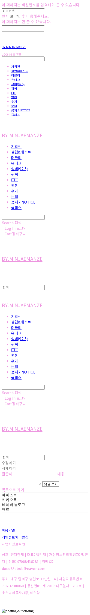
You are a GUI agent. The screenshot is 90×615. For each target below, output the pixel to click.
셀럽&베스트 (19, 71)
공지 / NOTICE (20, 110)
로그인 (15, 16)
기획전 (15, 66)
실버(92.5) (17, 84)
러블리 (15, 75)
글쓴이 (7, 474)
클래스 (15, 115)
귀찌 (14, 88)
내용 (60, 474)
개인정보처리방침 (15, 537)
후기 (14, 101)
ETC (13, 93)
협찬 (14, 97)
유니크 (15, 80)
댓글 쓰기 (50, 484)
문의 (14, 106)
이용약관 (8, 530)
